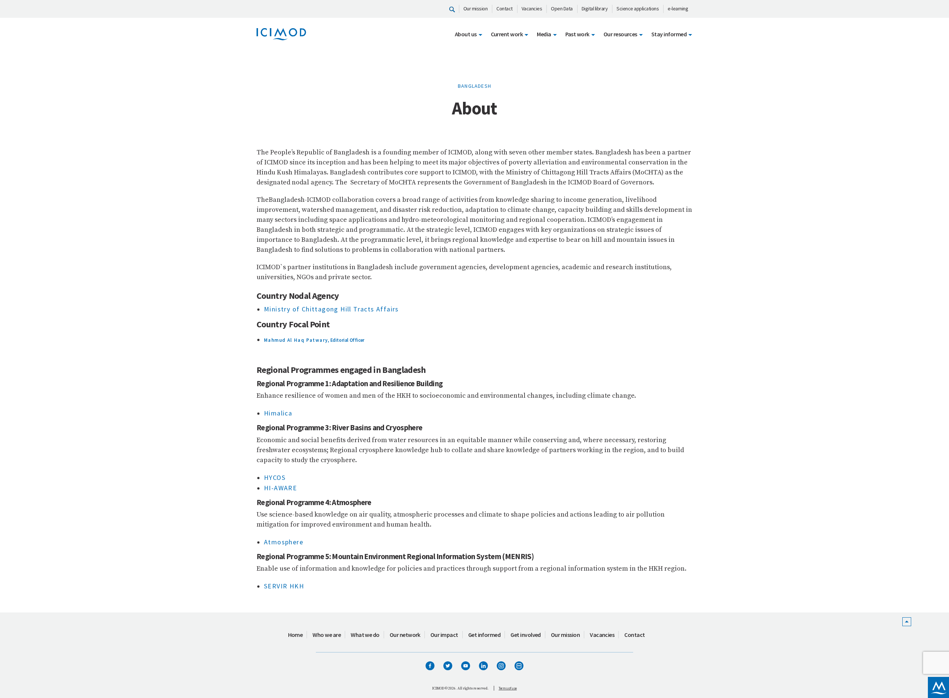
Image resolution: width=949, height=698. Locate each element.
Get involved (525, 634)
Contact (504, 8)
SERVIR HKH (284, 586)
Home (295, 634)
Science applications (637, 8)
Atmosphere (283, 542)
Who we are (327, 634)
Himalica (278, 413)
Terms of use (508, 688)
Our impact (444, 634)
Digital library (595, 8)
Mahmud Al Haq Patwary (296, 340)
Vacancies (532, 8)
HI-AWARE (280, 488)
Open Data (562, 8)
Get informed (484, 634)
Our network (405, 634)
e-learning (678, 8)
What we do (365, 634)
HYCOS (274, 477)
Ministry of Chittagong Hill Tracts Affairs (331, 309)
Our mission (475, 8)
